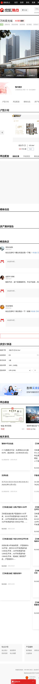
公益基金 (29, 653)
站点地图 (13, 653)
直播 (33, 2)
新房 (22, 2)
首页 (16, 2)
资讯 (27, 2)
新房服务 (29, 650)
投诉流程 (4, 653)
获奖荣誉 (13, 650)
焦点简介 (4, 650)
